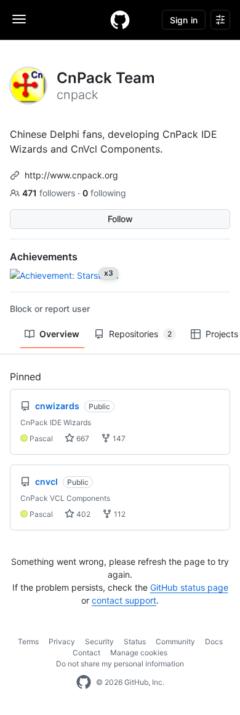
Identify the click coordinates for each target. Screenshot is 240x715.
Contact (86, 652)
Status (135, 641)
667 (81, 438)
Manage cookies (138, 652)
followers (50, 193)
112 (119, 514)
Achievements (44, 256)
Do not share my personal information (120, 663)
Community (175, 641)
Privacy (62, 641)
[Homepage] (120, 20)
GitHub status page (189, 587)
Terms (28, 641)
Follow (120, 219)
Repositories (140, 334)
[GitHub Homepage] (83, 682)
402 (82, 514)
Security (99, 641)
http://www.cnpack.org (71, 175)
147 (118, 438)
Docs (214, 641)
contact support (124, 600)
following (104, 193)
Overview (59, 334)
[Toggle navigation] (19, 19)
